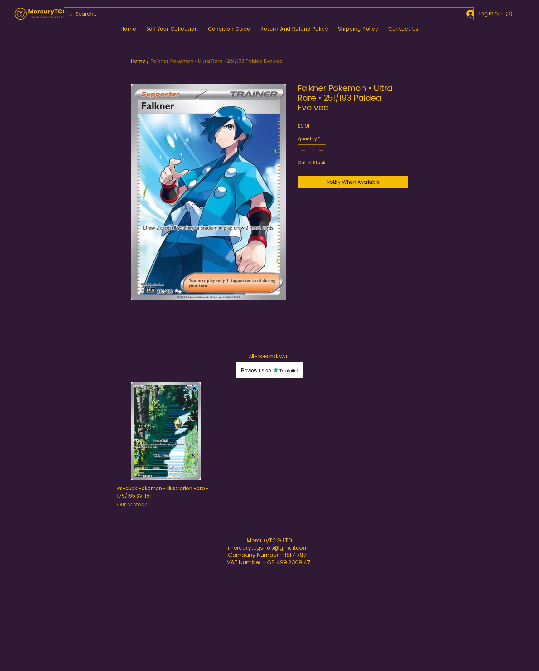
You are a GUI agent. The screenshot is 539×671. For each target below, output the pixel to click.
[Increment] (321, 150)
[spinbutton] (312, 150)
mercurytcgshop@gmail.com (268, 548)
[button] (502, 13)
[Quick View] (166, 431)
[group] (269, 445)
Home (138, 61)
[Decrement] (302, 150)
